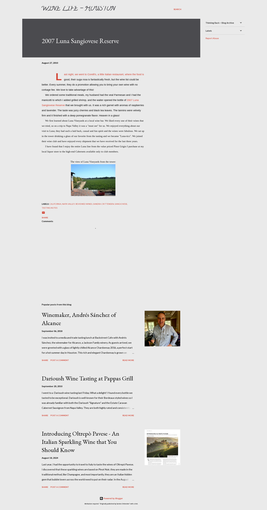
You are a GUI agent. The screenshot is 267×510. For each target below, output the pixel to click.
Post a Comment (59, 360)
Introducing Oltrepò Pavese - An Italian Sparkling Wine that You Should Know (80, 441)
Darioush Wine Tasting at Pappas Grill (87, 378)
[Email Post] (43, 213)
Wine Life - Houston (78, 9)
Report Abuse (212, 38)
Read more (128, 360)
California (55, 204)
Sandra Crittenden (103, 204)
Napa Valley (68, 204)
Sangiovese (121, 204)
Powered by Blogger (113, 498)
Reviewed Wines (84, 204)
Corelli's (91, 74)
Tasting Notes (49, 208)
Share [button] (45, 217)
